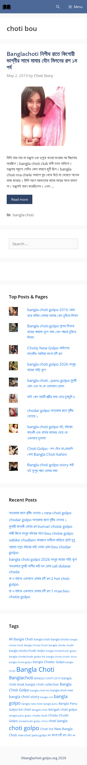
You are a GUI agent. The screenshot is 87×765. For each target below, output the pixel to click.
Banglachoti (21, 678)
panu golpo (39, 735)
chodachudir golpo (30, 721)
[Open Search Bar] (58, 6)
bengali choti (40, 709)
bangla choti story (24, 696)
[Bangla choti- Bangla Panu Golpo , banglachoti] (7, 6)
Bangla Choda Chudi (36, 645)
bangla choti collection (42, 684)
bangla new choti (31, 704)
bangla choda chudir (61, 645)
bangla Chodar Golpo (48, 662)
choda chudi (39, 715)
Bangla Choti (35, 669)
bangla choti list (40, 690)
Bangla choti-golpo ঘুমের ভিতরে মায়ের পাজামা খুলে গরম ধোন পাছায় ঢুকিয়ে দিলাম (51, 331)
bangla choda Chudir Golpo (27, 651)
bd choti (25, 709)
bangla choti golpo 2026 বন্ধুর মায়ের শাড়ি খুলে (43, 559)
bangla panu (50, 703)
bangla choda (60, 639)
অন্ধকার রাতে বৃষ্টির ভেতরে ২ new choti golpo (40, 512)
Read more (19, 199)
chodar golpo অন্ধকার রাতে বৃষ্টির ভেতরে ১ (37, 519)
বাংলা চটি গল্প (59, 735)
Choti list (46, 729)
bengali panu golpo (20, 715)
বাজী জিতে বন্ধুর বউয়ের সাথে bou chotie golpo (41, 533)
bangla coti (46, 697)
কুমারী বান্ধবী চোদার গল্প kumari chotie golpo (40, 526)
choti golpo (24, 728)
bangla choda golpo (20, 662)
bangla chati (42, 639)
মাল (73, 735)
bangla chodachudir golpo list (27, 656)
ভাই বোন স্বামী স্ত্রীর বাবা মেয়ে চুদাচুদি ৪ (51, 396)
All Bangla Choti (21, 639)
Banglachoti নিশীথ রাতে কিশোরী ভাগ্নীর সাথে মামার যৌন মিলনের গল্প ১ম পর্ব (42, 60)
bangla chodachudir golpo (61, 650)
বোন (69, 735)
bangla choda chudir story (61, 656)
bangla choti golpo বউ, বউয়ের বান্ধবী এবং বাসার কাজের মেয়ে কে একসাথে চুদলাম (49, 432)
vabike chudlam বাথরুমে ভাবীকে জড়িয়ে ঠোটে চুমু (42, 539)
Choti (44, 721)
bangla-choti (23, 214)
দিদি (49, 735)
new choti (24, 735)
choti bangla (58, 720)
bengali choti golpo (62, 709)
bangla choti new (61, 690)
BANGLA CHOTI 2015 (47, 678)
